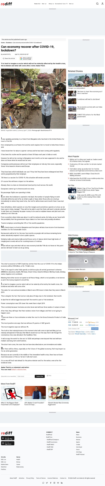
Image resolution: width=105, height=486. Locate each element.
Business (9, 42)
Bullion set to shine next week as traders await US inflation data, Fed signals (86, 160)
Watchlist (3, 467)
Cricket (78, 444)
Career (18, 464)
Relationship (19, 467)
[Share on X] (47, 483)
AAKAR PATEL (7, 54)
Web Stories (73, 235)
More (70, 3)
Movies (78, 439)
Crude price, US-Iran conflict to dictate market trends (86, 165)
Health (18, 459)
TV (67, 3)
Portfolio (3, 469)
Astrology (79, 452)
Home (36, 3)
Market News (4, 464)
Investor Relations (53, 478)
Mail (39, 3)
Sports (78, 442)
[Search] (97, 3)
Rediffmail (49, 434)
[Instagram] (54, 483)
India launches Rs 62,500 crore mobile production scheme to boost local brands (87, 179)
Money (50, 3)
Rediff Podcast (80, 454)
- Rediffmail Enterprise (52, 439)
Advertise (21, 478)
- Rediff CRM (49, 447)
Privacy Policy (30, 478)
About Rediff (13, 478)
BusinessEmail (58, 3)
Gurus (64, 3)
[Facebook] (50, 483)
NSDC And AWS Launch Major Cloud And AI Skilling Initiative (84, 174)
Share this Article (10, 58)
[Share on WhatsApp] (43, 483)
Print (50, 375)
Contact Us (63, 478)
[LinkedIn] (62, 483)
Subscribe (39, 376)
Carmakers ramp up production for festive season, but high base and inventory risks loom (86, 170)
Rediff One (49, 437)
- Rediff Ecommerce (51, 442)
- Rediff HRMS (50, 444)
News (43, 3)
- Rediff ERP (49, 449)
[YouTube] (58, 483)
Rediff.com (76, 478)
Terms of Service (41, 478)
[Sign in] (102, 3)
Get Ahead (79, 447)
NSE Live (3, 462)
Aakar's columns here (18, 369)
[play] (86, 244)
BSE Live (3, 459)
